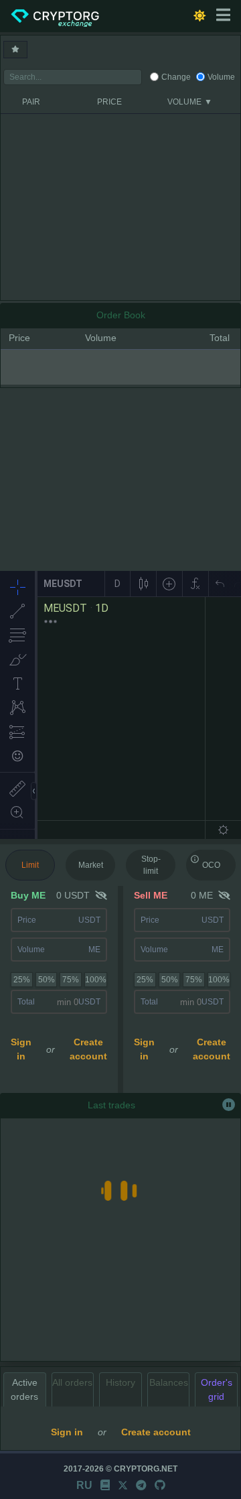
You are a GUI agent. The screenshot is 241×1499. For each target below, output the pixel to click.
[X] (123, 1485)
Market (90, 865)
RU (84, 1485)
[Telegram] (141, 1485)
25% (21, 979)
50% (46, 979)
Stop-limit (151, 865)
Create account (88, 1049)
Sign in (21, 1049)
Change (176, 77)
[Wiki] (105, 1485)
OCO (211, 865)
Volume (221, 77)
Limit (30, 865)
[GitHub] (160, 1485)
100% (95, 979)
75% (70, 979)
